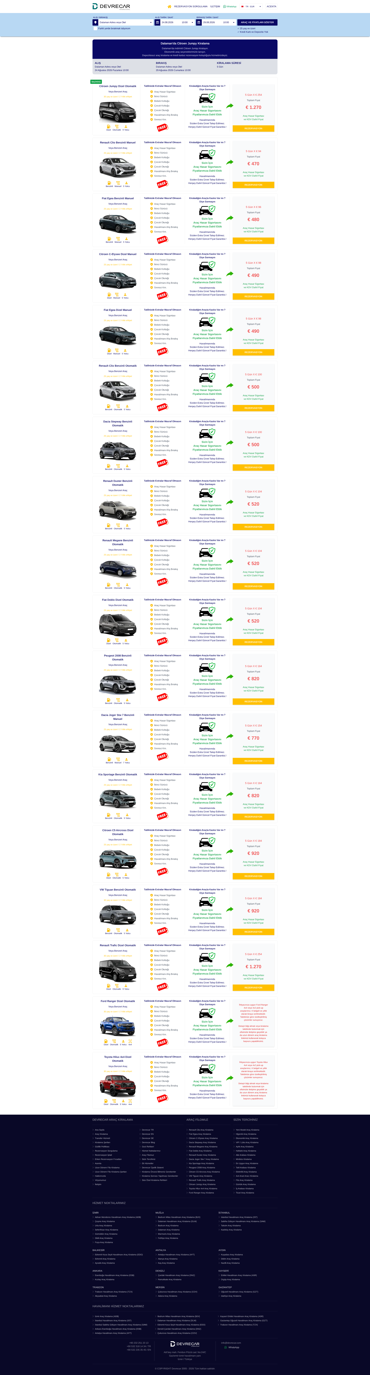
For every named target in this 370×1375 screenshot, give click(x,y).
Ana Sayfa (99, 1130)
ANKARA (97, 1271)
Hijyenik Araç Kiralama (246, 1134)
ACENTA (271, 6)
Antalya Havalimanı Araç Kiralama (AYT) (176, 1254)
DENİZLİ (160, 1271)
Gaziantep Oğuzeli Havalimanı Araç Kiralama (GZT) (244, 1320)
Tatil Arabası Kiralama (246, 1167)
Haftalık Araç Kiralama (246, 1151)
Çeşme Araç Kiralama (105, 1221)
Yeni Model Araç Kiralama (247, 1130)
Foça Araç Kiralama (104, 1242)
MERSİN (160, 1287)
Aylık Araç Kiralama (245, 1146)
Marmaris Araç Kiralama (169, 1234)
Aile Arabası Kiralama (245, 1155)
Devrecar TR (148, 1130)
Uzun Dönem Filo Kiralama (107, 1167)
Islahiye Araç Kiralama (231, 1296)
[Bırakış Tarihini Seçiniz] (199, 22)
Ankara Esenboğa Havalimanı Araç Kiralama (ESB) (118, 1329)
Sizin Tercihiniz (148, 1159)
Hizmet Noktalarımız (151, 1151)
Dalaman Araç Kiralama (169, 1230)
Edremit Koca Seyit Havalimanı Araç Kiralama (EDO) (119, 1254)
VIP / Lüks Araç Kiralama (247, 1142)
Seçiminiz (96, 82)
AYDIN (222, 1250)
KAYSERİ (224, 1271)
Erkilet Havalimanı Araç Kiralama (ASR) (239, 1275)
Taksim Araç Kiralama (231, 1225)
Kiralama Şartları (102, 1142)
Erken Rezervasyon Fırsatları (108, 1159)
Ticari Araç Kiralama (245, 1193)
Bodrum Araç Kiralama (168, 1225)
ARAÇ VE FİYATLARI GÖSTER (257, 22)
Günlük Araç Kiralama (246, 1184)
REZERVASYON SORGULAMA (191, 6)
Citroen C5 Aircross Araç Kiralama (204, 1172)
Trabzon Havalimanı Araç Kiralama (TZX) (114, 1292)
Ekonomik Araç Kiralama (247, 1138)
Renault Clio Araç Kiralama (201, 1130)
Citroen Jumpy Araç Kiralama (202, 1184)
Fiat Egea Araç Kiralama (200, 1134)
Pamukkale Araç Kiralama (169, 1279)
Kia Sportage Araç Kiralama (201, 1163)
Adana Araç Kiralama (167, 1296)
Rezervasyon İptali (103, 1155)
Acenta (98, 1163)
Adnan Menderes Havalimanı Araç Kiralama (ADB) (118, 1217)
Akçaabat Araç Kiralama (106, 1296)
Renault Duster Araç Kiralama (202, 1155)
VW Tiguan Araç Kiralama (200, 1176)
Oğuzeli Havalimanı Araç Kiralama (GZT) (239, 1292)
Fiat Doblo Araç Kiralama (200, 1151)
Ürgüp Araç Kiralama (230, 1279)
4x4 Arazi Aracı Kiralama (247, 1176)
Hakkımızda (100, 1176)
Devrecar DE (148, 1138)
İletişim (98, 1184)
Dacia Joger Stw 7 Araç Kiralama (204, 1159)
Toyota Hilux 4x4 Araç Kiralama (203, 1188)
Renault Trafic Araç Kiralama (202, 1180)
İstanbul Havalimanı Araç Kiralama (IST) (113, 1320)
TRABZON (98, 1287)
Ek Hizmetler (147, 1163)
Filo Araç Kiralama (244, 1180)
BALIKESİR (98, 1250)
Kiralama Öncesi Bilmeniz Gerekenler (159, 1172)
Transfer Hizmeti (102, 1138)
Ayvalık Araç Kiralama (105, 1263)
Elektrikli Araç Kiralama (246, 1172)
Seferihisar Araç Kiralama (106, 1230)
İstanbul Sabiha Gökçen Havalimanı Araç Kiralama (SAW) (121, 1325)
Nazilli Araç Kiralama (230, 1263)
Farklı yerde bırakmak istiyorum (114, 28)
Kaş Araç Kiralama (166, 1263)
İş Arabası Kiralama (245, 1188)
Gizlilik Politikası (102, 1146)
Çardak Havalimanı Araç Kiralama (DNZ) (176, 1275)
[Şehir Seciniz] (95, 22)
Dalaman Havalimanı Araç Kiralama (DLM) (177, 1221)
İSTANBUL (224, 1212)
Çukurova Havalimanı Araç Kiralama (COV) (177, 1292)
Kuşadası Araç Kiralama (232, 1254)
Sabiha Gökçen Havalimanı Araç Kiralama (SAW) (243, 1221)
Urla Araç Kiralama (103, 1225)
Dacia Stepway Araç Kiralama (202, 1142)
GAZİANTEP (225, 1287)
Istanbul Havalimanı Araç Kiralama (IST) (239, 1217)
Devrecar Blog (148, 1142)
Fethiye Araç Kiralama (168, 1238)
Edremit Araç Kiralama (105, 1259)
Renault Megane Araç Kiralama (203, 1146)
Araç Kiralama (101, 1134)
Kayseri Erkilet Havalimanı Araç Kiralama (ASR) (241, 1316)
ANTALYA (161, 1250)
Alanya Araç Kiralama (167, 1259)
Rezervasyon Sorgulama (106, 1151)
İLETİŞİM (215, 6)
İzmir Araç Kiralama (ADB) (107, 1316)
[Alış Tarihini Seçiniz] (157, 22)
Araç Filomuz (148, 1155)
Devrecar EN (148, 1134)
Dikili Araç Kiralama (103, 1238)
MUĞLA (160, 1212)
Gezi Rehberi (148, 1146)
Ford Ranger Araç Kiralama (201, 1193)
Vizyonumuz (100, 1180)
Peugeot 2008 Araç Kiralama (202, 1167)
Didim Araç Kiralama (230, 1259)
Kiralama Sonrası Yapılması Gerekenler (160, 1176)
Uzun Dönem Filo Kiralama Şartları (111, 1172)
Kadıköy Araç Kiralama (231, 1230)
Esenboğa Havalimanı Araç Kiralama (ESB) (114, 1275)
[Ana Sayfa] (169, 6)
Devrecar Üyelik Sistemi (153, 1167)
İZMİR (95, 1212)
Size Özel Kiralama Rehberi (154, 1180)
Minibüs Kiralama (244, 1159)
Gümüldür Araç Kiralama (106, 1234)
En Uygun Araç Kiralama (247, 1163)
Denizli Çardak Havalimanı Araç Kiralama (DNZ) (179, 1329)
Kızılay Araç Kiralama (104, 1279)
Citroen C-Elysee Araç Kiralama (203, 1138)
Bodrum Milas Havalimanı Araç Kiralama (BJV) (179, 1217)
